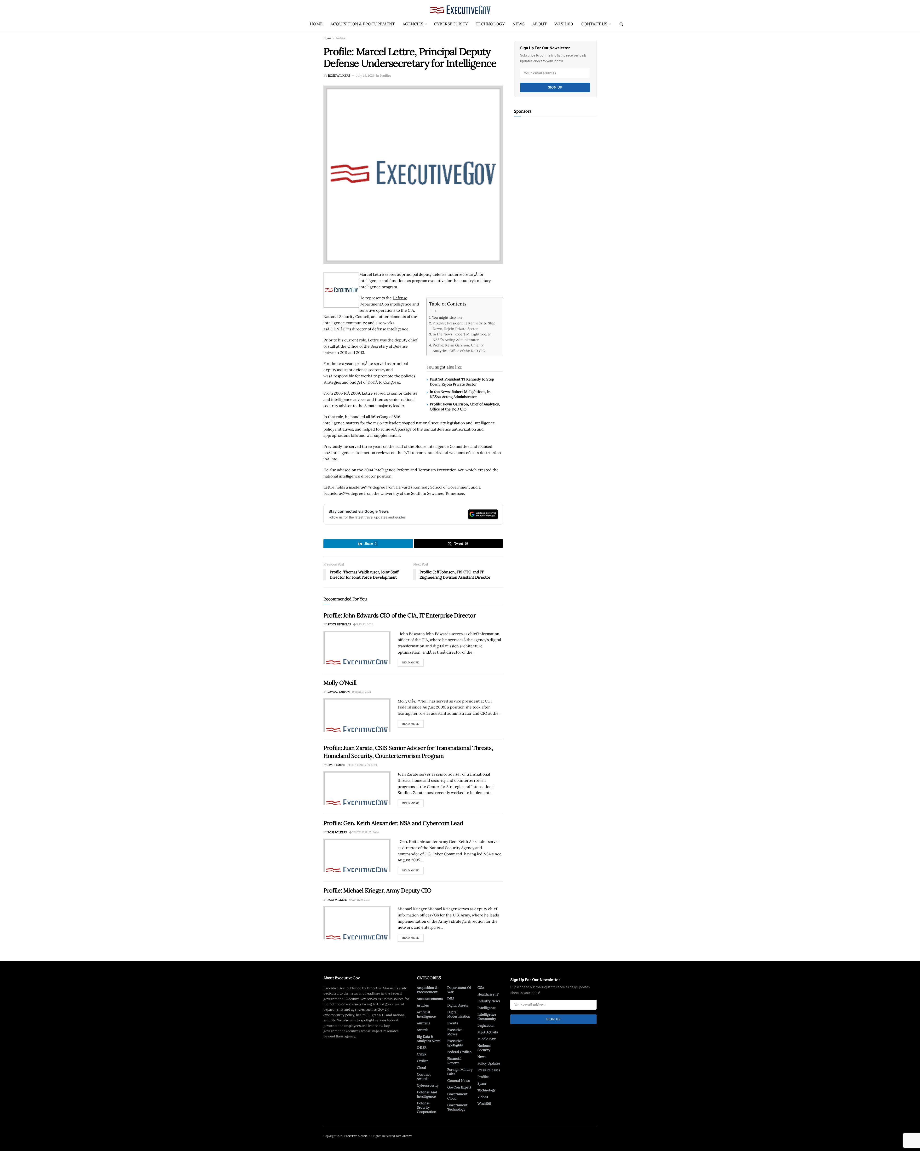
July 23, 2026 (365, 76)
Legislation (485, 1025)
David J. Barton (339, 691)
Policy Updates (488, 1063)
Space (482, 1083)
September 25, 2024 (365, 832)
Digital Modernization (458, 1014)
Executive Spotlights (455, 1043)
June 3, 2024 (362, 691)
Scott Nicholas (339, 624)
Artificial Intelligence (426, 1014)
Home (316, 24)
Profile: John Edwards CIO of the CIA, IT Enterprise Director (399, 615)
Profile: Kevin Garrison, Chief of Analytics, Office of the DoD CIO (459, 348)
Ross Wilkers (339, 76)
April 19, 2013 (360, 899)
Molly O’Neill (340, 682)
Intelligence (486, 1008)
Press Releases (488, 1070)
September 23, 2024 (363, 765)
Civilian (423, 1061)
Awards (422, 1030)
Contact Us (594, 24)
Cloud (421, 1067)
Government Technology (457, 1107)
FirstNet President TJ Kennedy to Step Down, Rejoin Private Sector (464, 326)
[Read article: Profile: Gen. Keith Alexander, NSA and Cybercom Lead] (357, 855)
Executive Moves (454, 1032)
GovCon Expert (459, 1087)
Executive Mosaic (355, 1136)
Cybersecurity (451, 24)
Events (452, 1023)
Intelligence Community (486, 1016)
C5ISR (421, 1054)
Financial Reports (454, 1060)
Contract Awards (424, 1076)
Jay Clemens (336, 765)
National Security (484, 1047)
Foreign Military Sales (459, 1071)
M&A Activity (487, 1032)
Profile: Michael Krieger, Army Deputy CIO (377, 890)
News (518, 24)
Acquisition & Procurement (362, 24)
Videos (482, 1097)
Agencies (412, 24)
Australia (423, 1023)
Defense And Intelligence (427, 1094)
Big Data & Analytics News (428, 1038)
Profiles (340, 38)
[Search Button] (621, 24)
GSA (480, 987)
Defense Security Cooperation (426, 1107)
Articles (423, 1005)
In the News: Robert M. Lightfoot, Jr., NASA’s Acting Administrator (462, 337)
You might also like (447, 317)
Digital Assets (457, 1005)
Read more (413, 661)
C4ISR (421, 1047)
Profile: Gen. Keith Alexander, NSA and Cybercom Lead (393, 823)
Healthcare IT (488, 994)
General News (458, 1080)
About (539, 24)
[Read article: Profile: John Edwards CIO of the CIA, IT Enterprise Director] (357, 647)
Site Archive (404, 1136)
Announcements (430, 998)
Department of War (459, 989)
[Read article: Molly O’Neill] (357, 715)
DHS (450, 998)
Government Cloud (457, 1096)
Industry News (488, 1001)
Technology (490, 24)
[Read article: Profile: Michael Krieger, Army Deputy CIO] (357, 922)
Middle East (486, 1039)
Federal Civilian (459, 1052)
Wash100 (563, 24)
